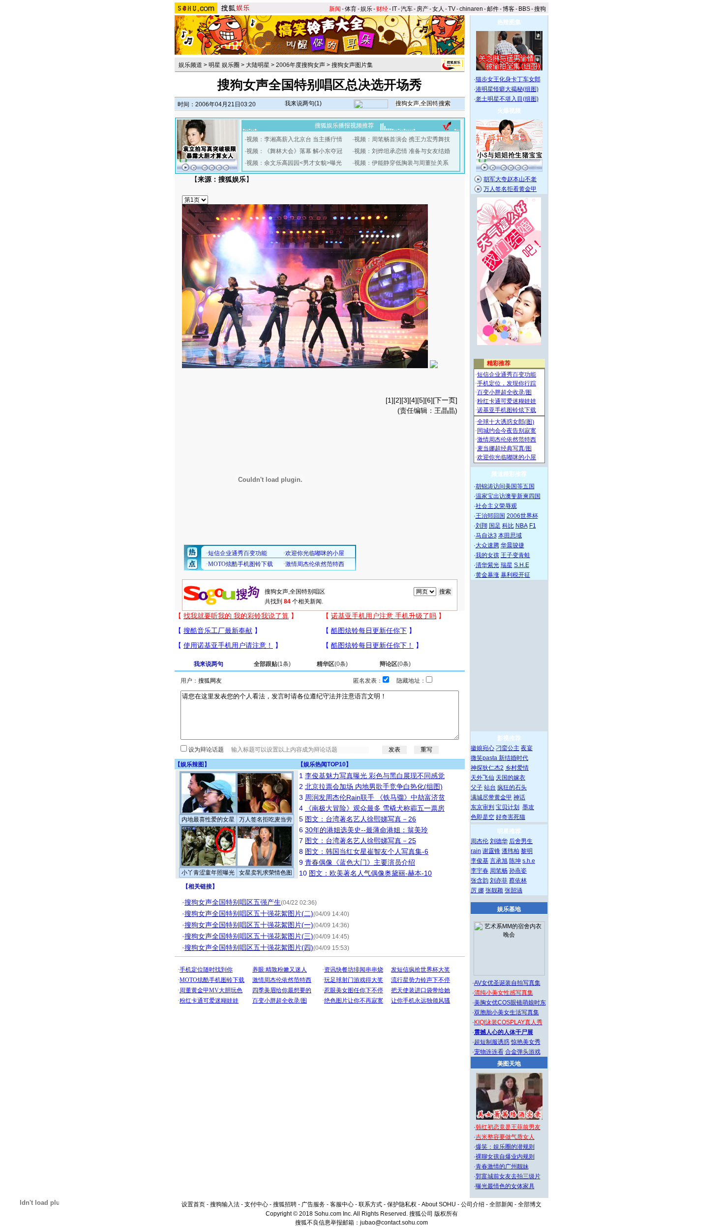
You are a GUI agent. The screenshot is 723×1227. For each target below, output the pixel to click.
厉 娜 (477, 890)
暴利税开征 (515, 574)
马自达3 (486, 535)
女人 (438, 8)
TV (451, 8)
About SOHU (439, 1204)
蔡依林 (518, 880)
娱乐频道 (190, 65)
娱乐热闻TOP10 (324, 764)
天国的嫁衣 (510, 777)
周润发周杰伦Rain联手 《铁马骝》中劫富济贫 (375, 797)
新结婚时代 (513, 758)
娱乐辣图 (192, 764)
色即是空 (482, 817)
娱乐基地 (509, 909)
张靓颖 (494, 890)
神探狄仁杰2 (487, 767)
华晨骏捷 (512, 545)
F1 (532, 525)
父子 (476, 787)
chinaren (471, 8)
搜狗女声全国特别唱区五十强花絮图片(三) (248, 936)
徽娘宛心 (482, 748)
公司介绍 (472, 1204)
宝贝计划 (507, 807)
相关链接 (200, 886)
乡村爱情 (517, 767)
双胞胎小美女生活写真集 (506, 1012)
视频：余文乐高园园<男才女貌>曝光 (294, 162)
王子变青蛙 (515, 555)
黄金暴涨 (487, 574)
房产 (422, 8)
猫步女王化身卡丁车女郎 (508, 79)
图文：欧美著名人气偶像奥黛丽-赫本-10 (370, 873)
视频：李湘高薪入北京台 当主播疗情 (294, 139)
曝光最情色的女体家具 (505, 1186)
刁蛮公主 (507, 748)
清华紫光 (487, 565)
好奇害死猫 (510, 817)
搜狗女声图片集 (352, 65)
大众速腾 (487, 545)
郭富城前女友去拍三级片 (508, 1176)
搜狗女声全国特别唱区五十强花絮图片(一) (248, 925)
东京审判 (482, 807)
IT (394, 8)
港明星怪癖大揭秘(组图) (507, 89)
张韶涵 (513, 890)
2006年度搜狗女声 (300, 65)
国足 (495, 525)
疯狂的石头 (512, 787)
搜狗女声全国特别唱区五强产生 (232, 902)
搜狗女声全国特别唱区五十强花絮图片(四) (248, 947)
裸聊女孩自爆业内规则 (505, 1156)
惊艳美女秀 (526, 1041)
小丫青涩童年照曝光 (208, 872)
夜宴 (527, 748)
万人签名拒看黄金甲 (510, 189)
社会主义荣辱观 (496, 506)
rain (476, 851)
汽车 (407, 8)
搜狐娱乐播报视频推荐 (344, 125)
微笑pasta (485, 758)
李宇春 (479, 870)
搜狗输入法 (225, 1204)
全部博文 (530, 1204)
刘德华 (499, 841)
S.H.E (521, 565)
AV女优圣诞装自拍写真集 (507, 982)
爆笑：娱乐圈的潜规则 (505, 1146)
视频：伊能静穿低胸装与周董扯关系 (401, 162)
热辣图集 (509, 22)
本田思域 (510, 535)
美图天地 (509, 1063)
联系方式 (370, 1204)
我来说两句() (303, 103)
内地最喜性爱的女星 (208, 819)
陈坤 (515, 860)
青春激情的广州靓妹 (502, 1166)
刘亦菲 (499, 880)
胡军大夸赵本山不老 (510, 179)
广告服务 (313, 1204)
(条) (272, 664)
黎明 (527, 851)
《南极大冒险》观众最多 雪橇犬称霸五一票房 (375, 808)
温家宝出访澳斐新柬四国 (508, 496)
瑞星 (506, 565)
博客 (508, 8)
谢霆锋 (491, 851)
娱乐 (366, 8)
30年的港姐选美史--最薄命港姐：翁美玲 (366, 830)
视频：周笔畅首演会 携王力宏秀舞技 (402, 139)
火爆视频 (509, 110)
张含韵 (479, 880)
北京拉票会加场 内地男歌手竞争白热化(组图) (374, 786)
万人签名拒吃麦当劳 (265, 819)
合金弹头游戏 (523, 1051)
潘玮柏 (510, 851)
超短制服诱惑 (492, 1041)
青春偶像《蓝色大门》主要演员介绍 (360, 862)
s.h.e (528, 860)
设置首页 (193, 1204)
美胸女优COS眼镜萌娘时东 (510, 1002)
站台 (490, 787)
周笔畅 (499, 870)
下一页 (445, 400)
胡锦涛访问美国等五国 (505, 486)
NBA (521, 525)
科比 (508, 525)
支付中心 (256, 1204)
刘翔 (481, 525)
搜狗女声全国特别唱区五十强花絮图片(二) (248, 913)
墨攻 (528, 807)
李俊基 (479, 860)
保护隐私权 (402, 1204)
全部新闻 (501, 1204)
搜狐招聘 (285, 1204)
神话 (519, 797)
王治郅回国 (490, 515)
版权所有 (446, 1213)
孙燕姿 (518, 870)
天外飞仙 (482, 777)
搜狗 (540, 8)
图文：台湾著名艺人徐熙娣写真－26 (360, 819)
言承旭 (499, 860)
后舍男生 (521, 841)
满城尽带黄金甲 (491, 797)
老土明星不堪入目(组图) (507, 98)
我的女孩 (487, 555)
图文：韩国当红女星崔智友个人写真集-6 (366, 851)
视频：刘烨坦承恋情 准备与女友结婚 (402, 151)
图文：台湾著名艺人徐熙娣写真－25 (360, 841)
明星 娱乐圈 (224, 65)
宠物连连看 (489, 1051)
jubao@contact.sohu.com (394, 1222)
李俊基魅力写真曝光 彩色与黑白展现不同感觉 (375, 776)
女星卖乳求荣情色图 (265, 872)
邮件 (493, 8)
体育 (351, 8)
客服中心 (342, 1204)
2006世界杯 (522, 515)
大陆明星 (258, 65)
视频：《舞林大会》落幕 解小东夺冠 (294, 151)
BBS (524, 8)
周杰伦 (479, 841)
